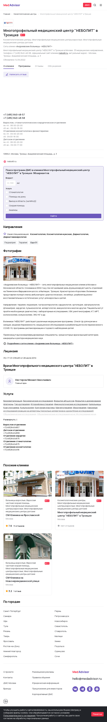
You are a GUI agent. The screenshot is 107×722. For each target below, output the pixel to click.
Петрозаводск (62, 616)
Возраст (9, 178)
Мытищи (59, 636)
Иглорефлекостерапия (42, 404)
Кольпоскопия (27, 407)
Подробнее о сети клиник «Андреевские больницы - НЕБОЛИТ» (40, 343)
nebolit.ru (63, 53)
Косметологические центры (17, 39)
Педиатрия (9, 242)
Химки (57, 641)
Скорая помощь (17, 205)
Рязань (6, 631)
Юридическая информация (45, 683)
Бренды (7, 688)
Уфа (5, 621)
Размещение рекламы (43, 672)
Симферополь (10, 656)
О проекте (8, 672)
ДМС (87, 5)
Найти (53, 216)
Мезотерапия (79, 407)
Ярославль (8, 641)
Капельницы (95, 404)
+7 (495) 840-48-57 (14, 114)
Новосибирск (61, 621)
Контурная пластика (45, 407)
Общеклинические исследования (19, 414)
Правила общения (41, 677)
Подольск (59, 646)
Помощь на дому (17, 196)
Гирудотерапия (22, 404)
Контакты (8, 677)
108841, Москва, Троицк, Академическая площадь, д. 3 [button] (30, 154)
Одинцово (60, 651)
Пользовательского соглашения (19, 715)
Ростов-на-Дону (11, 646)
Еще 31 (34, 242)
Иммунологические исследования (71, 404)
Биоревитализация (12, 401)
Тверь (6, 636)
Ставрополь (61, 631)
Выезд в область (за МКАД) (22, 201)
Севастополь (61, 626)
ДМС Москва (9, 683)
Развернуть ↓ (10, 419)
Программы (24, 66)
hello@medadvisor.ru (87, 679)
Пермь (58, 611)
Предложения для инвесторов (47, 688)
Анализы (13, 210)
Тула (5, 626)
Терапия (23, 242)
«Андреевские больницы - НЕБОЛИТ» (33, 46)
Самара (7, 616)
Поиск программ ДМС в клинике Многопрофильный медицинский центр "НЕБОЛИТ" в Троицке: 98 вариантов (48, 172)
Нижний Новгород (12, 651)
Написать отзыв (17, 74)
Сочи (57, 656)
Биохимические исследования (38, 401)
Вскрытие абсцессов (64, 401)
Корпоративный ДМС (42, 694)
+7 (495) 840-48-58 (14, 117)
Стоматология (16, 192)
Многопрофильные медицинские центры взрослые (57, 39)
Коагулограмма (11, 407)
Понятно (97, 714)
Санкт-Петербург (12, 611)
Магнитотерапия (64, 407)
